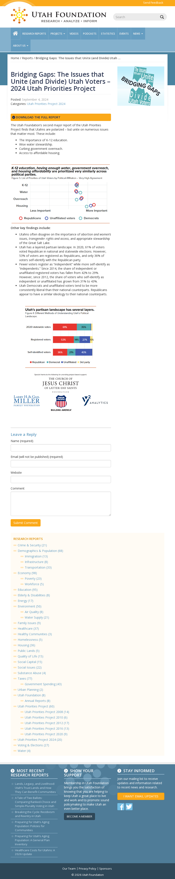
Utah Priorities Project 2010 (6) (46, 717)
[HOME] (15, 33)
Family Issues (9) (29, 623)
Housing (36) (26, 645)
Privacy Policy (87, 868)
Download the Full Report (37, 117)
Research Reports (34, 33)
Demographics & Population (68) (40, 551)
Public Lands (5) (28, 651)
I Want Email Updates (140, 796)
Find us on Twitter (129, 806)
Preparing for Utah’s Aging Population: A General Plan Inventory (32, 840)
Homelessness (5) (30, 640)
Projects (57, 33)
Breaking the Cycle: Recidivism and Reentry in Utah (35, 814)
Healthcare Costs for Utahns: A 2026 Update (35, 852)
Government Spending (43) (43, 684)
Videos (74, 33)
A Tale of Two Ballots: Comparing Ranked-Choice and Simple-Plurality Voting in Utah (35, 802)
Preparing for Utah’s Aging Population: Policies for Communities (32, 826)
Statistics (108, 33)
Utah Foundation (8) (31, 695)
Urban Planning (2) (30, 690)
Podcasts (89, 33)
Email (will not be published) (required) (37, 457)
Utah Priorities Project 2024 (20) (40, 740)
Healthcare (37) (28, 628)
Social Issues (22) (30, 667)
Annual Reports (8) (37, 701)
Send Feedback (153, 2)
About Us (19, 45)
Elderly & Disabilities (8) (34, 595)
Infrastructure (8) (36, 562)
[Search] (162, 16)
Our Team (69, 868)
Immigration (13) (36, 556)
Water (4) (24, 751)
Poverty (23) (33, 578)
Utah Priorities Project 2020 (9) (46, 734)
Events (124, 33)
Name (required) (22, 441)
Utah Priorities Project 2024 (46, 104)
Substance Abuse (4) (32, 673)
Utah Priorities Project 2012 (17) (47, 723)
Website (16, 472)
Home (15, 58)
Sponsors (105, 868)
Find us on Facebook (120, 806)
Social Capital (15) (30, 662)
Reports (27, 58)
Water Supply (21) (37, 617)
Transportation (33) (38, 567)
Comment (18, 488)
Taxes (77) (25, 678)
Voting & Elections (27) (33, 745)
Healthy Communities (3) (35, 634)
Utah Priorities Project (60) (36, 706)
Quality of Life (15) (30, 656)
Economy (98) (27, 573)
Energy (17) (25, 601)
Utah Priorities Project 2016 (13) (47, 728)
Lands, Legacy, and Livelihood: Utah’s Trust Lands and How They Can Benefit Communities (35, 788)
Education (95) (28, 590)
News (137, 33)
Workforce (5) (34, 584)
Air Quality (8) (34, 612)
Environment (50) (29, 606)
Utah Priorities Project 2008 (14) (47, 712)
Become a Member (79, 816)
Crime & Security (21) (32, 545)
